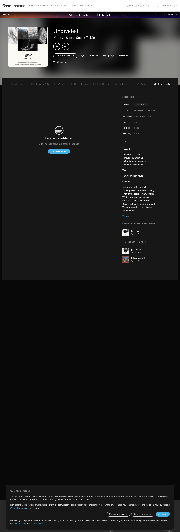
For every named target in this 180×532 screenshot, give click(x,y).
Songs (43, 5)
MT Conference (75, 5)
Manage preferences (118, 514)
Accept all (162, 514)
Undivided (134, 231)
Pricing (63, 5)
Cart (152, 5)
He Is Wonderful (137, 258)
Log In (141, 5)
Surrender (141, 104)
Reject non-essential (143, 514)
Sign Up (129, 5)
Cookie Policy (20, 523)
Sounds (53, 5)
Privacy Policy (37, 523)
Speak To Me (85, 38)
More (87, 5)
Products (32, 5)
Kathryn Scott (63, 38)
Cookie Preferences (19, 508)
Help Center (166, 5)
